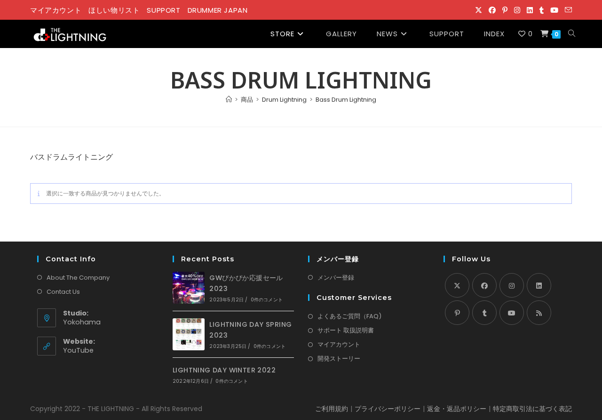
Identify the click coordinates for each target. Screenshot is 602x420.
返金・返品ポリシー (456, 408)
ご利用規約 (331, 408)
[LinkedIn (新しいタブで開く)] (529, 10)
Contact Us (63, 291)
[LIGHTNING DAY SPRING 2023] (189, 334)
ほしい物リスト (114, 10)
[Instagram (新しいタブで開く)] (517, 10)
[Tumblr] (484, 312)
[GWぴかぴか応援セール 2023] (189, 288)
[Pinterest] (457, 312)
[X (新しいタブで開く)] (478, 10)
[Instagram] (511, 285)
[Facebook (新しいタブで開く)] (492, 10)
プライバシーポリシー (387, 408)
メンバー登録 (335, 277)
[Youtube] (511, 312)
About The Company (78, 277)
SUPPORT (163, 10)
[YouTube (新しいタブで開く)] (554, 10)
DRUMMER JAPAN (218, 10)
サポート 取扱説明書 (345, 330)
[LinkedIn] (539, 285)
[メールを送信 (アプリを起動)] (567, 10)
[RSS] (539, 312)
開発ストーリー (338, 358)
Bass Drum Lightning (346, 99)
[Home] (229, 99)
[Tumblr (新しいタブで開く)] (541, 10)
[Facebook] (484, 285)
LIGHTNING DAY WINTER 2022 (224, 370)
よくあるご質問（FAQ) (349, 316)
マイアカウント (55, 10)
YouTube (78, 350)
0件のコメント (267, 299)
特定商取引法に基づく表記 (532, 408)
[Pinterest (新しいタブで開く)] (505, 10)
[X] (457, 285)
